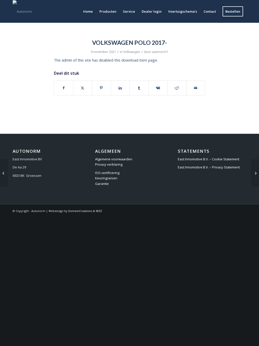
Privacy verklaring (108, 164)
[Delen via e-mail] (195, 88)
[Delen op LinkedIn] (120, 88)
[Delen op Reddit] (176, 88)
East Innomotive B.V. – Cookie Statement (208, 159)
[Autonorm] (22, 11)
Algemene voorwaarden (113, 159)
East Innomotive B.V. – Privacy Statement (209, 167)
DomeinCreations (80, 211)
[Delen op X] (82, 88)
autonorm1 (160, 52)
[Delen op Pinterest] (101, 88)
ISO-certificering (107, 172)
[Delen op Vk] (158, 88)
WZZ (99, 211)
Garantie (102, 183)
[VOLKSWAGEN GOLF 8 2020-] (4, 173)
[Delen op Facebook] (63, 88)
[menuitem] (88, 11)
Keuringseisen (106, 178)
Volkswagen (131, 52)
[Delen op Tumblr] (139, 88)
